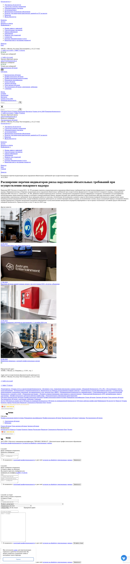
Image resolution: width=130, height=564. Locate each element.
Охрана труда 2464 (7, 98)
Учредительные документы (13, 30)
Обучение (4, 71)
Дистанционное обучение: (94, 418)
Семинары (8, 88)
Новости (3, 43)
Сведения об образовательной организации (15, 404)
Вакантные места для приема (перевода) (18, 40)
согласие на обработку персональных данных (57, 460)
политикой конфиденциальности (24, 460)
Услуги (3, 22)
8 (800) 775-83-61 (21, 472)
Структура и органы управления (15, 6)
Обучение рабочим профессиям (87, 401)
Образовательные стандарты (14, 8)
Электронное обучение (12, 421)
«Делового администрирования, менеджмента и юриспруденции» (60, 394)
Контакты (4, 97)
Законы (9, 402)
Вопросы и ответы (7, 23)
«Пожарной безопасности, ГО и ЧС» (94, 389)
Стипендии (8, 37)
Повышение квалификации (13, 80)
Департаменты (5, 389)
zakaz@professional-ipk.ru (9, 61)
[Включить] (1, 47)
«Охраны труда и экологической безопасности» (26, 389)
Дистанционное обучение (9, 68)
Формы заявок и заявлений (13, 28)
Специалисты (31, 402)
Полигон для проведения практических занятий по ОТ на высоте (26, 13)
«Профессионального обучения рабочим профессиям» (27, 395)
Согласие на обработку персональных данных (37, 443)
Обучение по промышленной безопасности (62, 401)
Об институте (5, 1)
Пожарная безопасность (8, 100)
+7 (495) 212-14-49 (7, 50)
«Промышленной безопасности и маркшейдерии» (75, 392)
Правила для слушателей (13, 35)
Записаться (77, 460)
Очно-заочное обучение (12, 85)
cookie (16, 550)
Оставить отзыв (78, 543)
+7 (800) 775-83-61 (19, 50)
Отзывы (3, 93)
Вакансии (8, 15)
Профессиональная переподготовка (16, 78)
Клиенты (4, 20)
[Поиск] (20, 102)
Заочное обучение (10, 83)
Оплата (48, 402)
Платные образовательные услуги (16, 38)
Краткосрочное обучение (13, 75)
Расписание (4, 95)
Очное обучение (10, 82)
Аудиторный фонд (11, 10)
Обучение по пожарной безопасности (35, 401)
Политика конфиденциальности (11, 443)
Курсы (3, 92)
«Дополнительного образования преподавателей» (61, 395)
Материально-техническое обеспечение (17, 11)
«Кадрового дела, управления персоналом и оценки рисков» (61, 389)
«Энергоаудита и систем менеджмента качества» (96, 390)
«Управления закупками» (30, 394)
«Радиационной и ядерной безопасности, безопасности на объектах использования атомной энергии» (47, 390)
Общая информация (11, 32)
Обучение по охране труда (14, 401)
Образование (9, 33)
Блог (2, 45)
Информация (5, 25)
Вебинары (8, 423)
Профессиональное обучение (14, 76)
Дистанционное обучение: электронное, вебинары (21, 87)
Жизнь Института (10, 17)
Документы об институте (13, 5)
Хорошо (18, 559)
